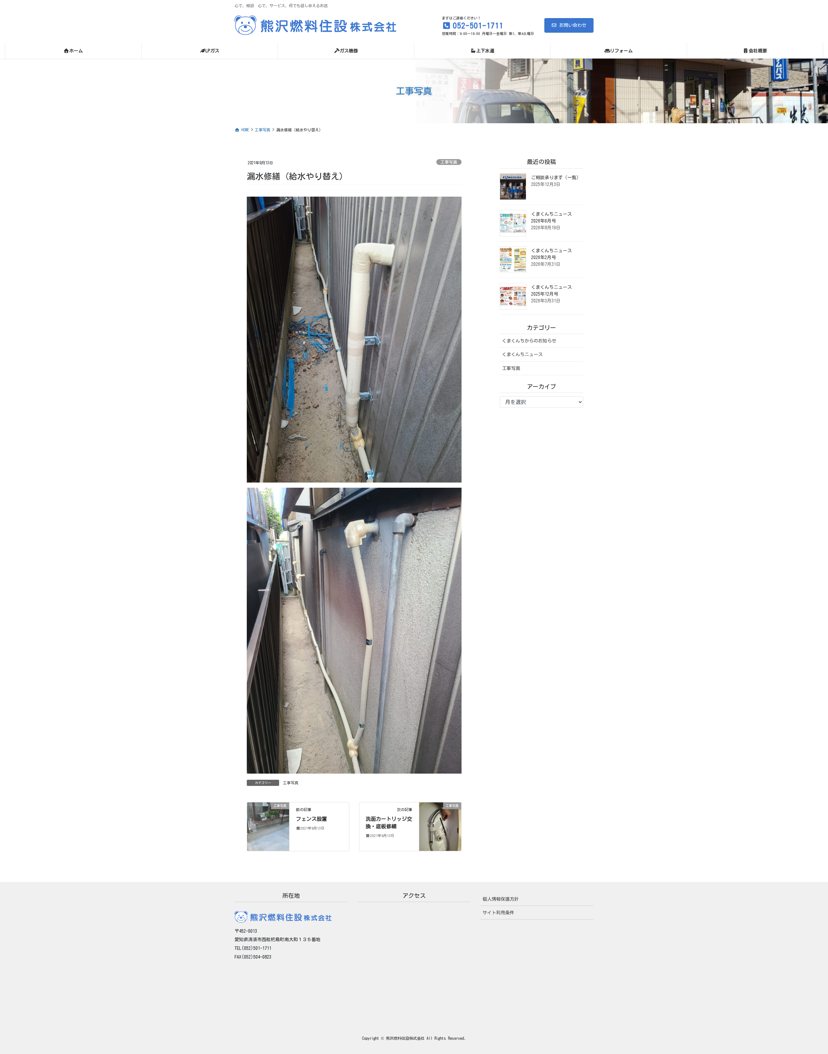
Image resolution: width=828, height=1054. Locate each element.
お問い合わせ (572, 25)
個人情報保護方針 (501, 899)
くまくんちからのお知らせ (529, 341)
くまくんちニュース (522, 354)
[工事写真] (268, 826)
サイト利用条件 (498, 912)
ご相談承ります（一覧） (556, 177)
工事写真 (449, 162)
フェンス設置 (311, 818)
